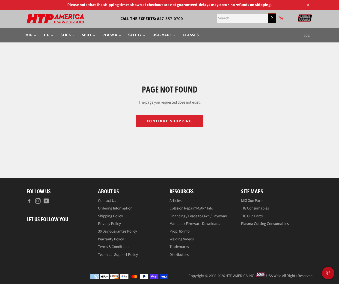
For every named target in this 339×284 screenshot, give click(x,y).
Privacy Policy (109, 224)
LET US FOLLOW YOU (47, 219)
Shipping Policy (110, 216)
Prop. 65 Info (180, 231)
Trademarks (179, 247)
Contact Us (107, 200)
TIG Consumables (255, 208)
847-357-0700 (170, 19)
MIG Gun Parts (252, 200)
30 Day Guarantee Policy (117, 231)
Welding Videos (182, 239)
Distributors (179, 254)
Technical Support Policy (118, 254)
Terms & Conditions (113, 247)
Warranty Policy (111, 239)
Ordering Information (115, 208)
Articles (175, 200)
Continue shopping (169, 121)
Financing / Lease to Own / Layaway (198, 216)
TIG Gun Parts (252, 216)
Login (308, 35)
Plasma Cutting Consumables (265, 224)
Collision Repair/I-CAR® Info (191, 208)
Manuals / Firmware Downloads (195, 224)
